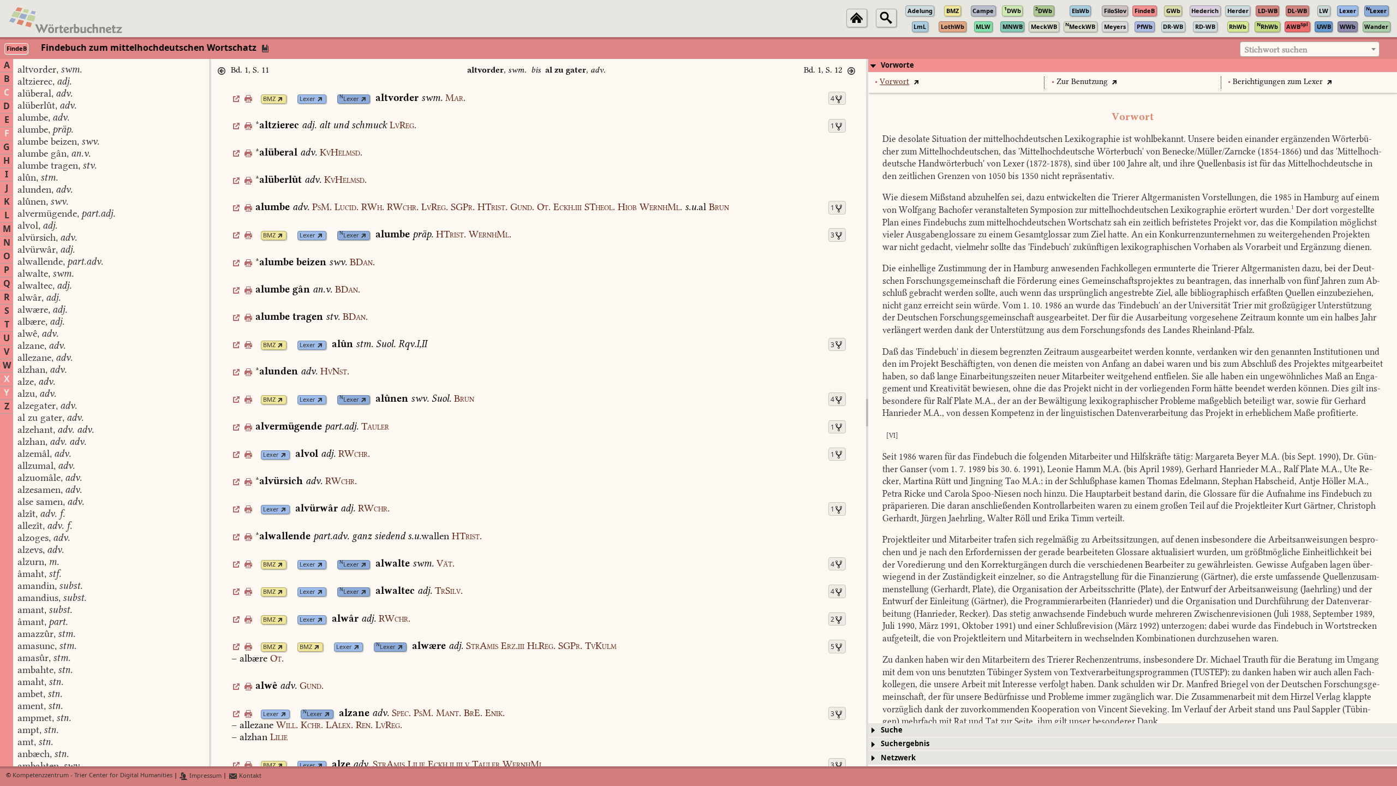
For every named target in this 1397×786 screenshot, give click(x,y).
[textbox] (1309, 49)
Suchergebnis (905, 744)
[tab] (1132, 65)
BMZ (269, 99)
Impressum (205, 776)
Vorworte (897, 65)
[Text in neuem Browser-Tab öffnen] (916, 81)
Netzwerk (898, 758)
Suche (892, 730)
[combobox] (1310, 49)
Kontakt (249, 776)
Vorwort (894, 81)
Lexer (307, 99)
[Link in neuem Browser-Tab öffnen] (280, 99)
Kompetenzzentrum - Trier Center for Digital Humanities (92, 776)
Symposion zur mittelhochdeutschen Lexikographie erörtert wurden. (1162, 210)
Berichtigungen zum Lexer (1278, 81)
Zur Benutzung (1082, 81)
